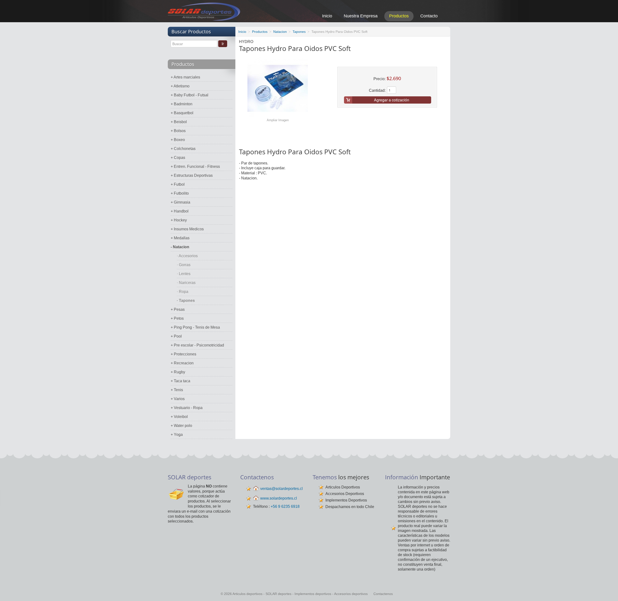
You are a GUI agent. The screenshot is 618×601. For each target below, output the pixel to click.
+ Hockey (179, 220)
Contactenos (383, 594)
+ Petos (177, 318)
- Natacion (180, 247)
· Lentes (183, 274)
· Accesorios (187, 256)
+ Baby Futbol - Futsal (189, 95)
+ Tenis (177, 390)
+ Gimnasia (180, 202)
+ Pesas (178, 309)
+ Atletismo (180, 86)
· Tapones (186, 300)
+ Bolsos (178, 131)
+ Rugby (178, 372)
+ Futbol (178, 184)
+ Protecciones (183, 354)
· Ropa (182, 292)
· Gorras (183, 265)
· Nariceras (186, 283)
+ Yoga (177, 434)
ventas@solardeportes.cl (281, 489)
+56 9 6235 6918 (285, 506)
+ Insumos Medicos (187, 229)
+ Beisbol (179, 122)
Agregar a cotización (391, 100)
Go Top (609, 590)
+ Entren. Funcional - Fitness (195, 166)
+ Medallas (180, 238)
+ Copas (178, 158)
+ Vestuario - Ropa (187, 408)
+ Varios (178, 399)
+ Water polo (181, 426)
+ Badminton (181, 104)
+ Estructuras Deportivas (192, 175)
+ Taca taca (180, 381)
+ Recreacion (182, 363)
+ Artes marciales (185, 77)
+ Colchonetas (183, 149)
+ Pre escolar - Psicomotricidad (197, 345)
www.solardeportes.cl (278, 498)
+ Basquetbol (182, 113)
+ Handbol (180, 211)
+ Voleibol (179, 417)
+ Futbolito (180, 193)
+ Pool (176, 336)
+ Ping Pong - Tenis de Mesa (195, 327)
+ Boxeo (178, 140)
